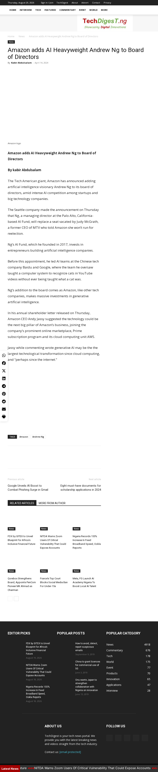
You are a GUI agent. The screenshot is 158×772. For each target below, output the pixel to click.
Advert (85, 2)
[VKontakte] (141, 2)
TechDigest (62, 2)
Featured (50, 9)
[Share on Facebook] (4, 363)
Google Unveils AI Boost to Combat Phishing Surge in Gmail (28, 487)
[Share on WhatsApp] (4, 355)
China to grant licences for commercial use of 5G (87, 665)
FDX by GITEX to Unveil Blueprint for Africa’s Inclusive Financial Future (21, 540)
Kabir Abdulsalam (21, 62)
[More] (47, 71)
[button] (145, 10)
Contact (96, 2)
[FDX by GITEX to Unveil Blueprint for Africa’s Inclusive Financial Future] (22, 520)
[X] (128, 2)
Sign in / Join (47, 2)
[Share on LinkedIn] (4, 378)
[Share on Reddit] (4, 401)
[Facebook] (122, 2)
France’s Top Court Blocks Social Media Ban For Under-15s (54, 582)
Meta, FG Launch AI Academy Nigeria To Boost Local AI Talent (84, 582)
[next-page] (16, 598)
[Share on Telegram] (4, 386)
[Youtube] (147, 2)
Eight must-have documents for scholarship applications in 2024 (81, 487)
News (22, 36)
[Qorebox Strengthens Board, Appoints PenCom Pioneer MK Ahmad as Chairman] (22, 562)
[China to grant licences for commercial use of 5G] (64, 665)
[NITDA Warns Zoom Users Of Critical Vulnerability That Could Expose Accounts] (54, 520)
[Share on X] (4, 371)
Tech (38, 9)
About (75, 2)
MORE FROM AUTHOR (52, 503)
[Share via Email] (4, 409)
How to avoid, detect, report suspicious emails (86, 647)
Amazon (23, 436)
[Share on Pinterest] (4, 394)
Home (12, 9)
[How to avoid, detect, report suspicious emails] (64, 647)
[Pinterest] (29, 71)
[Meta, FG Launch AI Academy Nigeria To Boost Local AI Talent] (87, 562)
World (93, 9)
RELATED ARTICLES (22, 503)
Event (82, 9)
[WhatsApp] (38, 71)
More (104, 9)
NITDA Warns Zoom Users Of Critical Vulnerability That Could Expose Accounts (86, 768)
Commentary (67, 9)
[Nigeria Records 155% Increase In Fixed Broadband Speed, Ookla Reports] (87, 520)
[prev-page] (10, 598)
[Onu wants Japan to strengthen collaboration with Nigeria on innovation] (64, 683)
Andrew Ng (38, 436)
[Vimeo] (135, 2)
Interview (26, 9)
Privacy (107, 2)
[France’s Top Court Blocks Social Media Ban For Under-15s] (54, 562)
